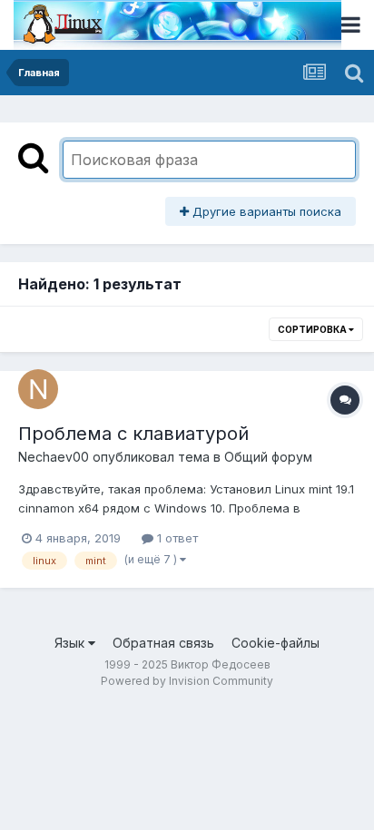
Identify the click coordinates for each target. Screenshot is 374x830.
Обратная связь (163, 642)
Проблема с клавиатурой (133, 433)
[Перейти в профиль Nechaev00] (38, 389)
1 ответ (175, 538)
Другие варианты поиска (265, 211)
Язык (71, 642)
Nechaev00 (53, 456)
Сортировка (313, 329)
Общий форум (268, 456)
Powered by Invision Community (187, 681)
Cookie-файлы (275, 642)
